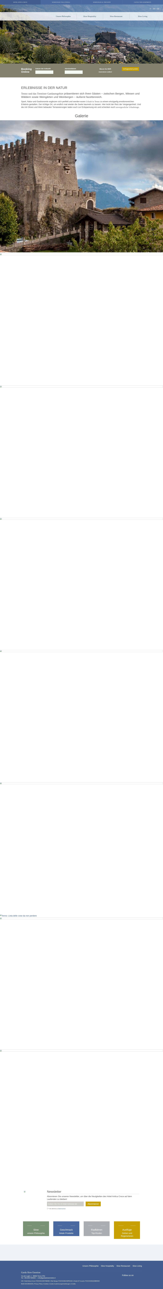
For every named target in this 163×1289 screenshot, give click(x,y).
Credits (73, 1284)
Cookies (46, 1284)
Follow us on (128, 1275)
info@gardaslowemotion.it (46, 1278)
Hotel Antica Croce (20, 2)
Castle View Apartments (142, 2)
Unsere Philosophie (63, 16)
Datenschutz (62, 1208)
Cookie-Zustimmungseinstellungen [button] (60, 1284)
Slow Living (142, 16)
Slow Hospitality (89, 16)
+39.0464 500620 (30, 1278)
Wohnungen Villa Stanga (61, 2)
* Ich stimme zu (53, 1208)
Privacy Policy (38, 1284)
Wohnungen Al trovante (102, 2)
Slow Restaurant (116, 16)
